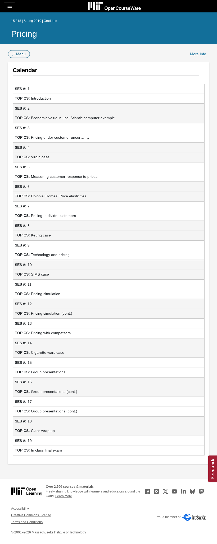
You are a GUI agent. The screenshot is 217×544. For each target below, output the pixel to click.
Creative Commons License (31, 515)
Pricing (24, 34)
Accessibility (20, 508)
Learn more (63, 496)
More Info (198, 54)
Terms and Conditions (27, 522)
